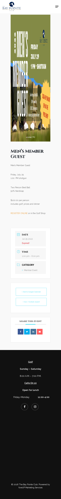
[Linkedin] (33, 331)
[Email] (40, 331)
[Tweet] (27, 331)
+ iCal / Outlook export (31, 302)
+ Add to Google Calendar (31, 292)
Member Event (30, 270)
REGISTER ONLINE (19, 213)
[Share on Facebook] (20, 331)
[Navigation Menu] (56, 6)
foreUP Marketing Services (31, 487)
